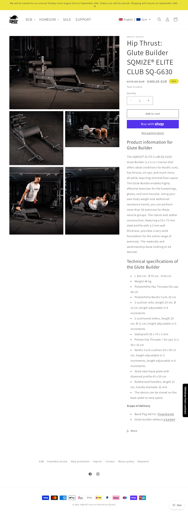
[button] (30, 19)
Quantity (131, 93)
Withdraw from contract (185, 400)
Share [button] (134, 430)
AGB (41, 461)
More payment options (153, 133)
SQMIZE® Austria (88, 504)
